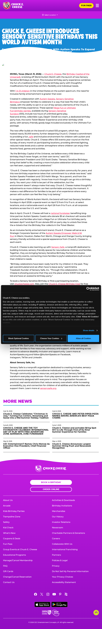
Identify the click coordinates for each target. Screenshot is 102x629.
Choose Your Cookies (49, 338)
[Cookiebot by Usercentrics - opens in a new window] (88, 289)
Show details (88, 330)
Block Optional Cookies (18, 338)
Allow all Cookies (83, 338)
